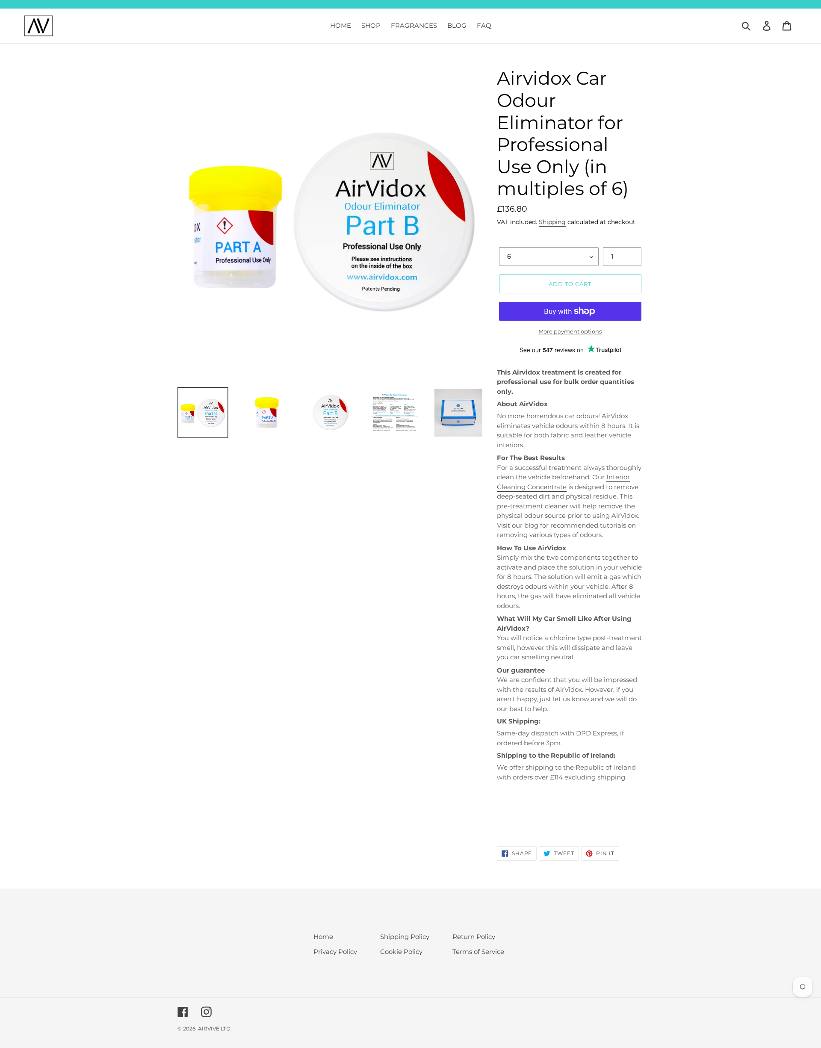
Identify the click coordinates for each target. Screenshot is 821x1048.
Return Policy (473, 937)
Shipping (552, 222)
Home (323, 937)
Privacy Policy (335, 952)
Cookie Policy (401, 952)
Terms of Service (478, 952)
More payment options (570, 331)
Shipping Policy (404, 937)
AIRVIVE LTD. (215, 1028)
